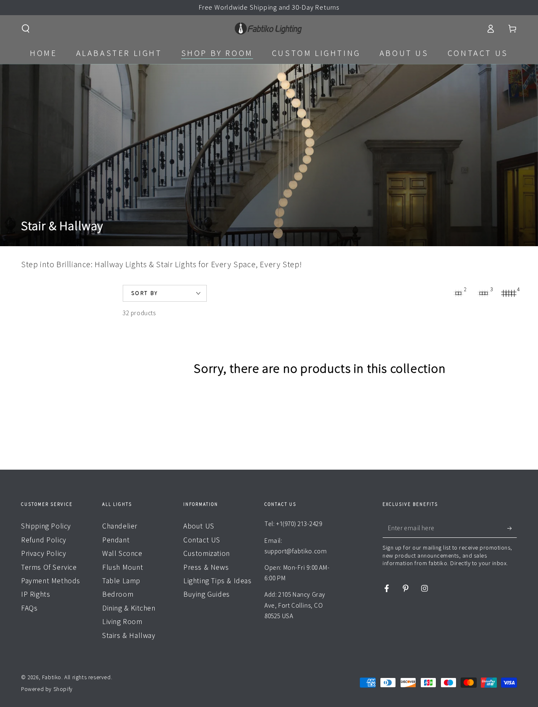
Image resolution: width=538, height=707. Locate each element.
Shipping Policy (46, 526)
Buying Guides (206, 594)
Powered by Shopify (47, 688)
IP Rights (35, 594)
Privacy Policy (43, 553)
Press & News (206, 567)
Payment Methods (50, 580)
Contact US (201, 540)
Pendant (115, 540)
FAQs (29, 608)
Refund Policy (43, 540)
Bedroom (117, 594)
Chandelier (119, 526)
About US (198, 526)
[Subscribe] (512, 528)
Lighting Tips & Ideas (217, 580)
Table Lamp (121, 580)
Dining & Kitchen (129, 608)
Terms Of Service (49, 567)
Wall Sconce (122, 553)
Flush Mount (122, 567)
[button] (26, 28)
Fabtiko (51, 677)
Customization (206, 553)
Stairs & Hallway (129, 635)
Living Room (122, 621)
